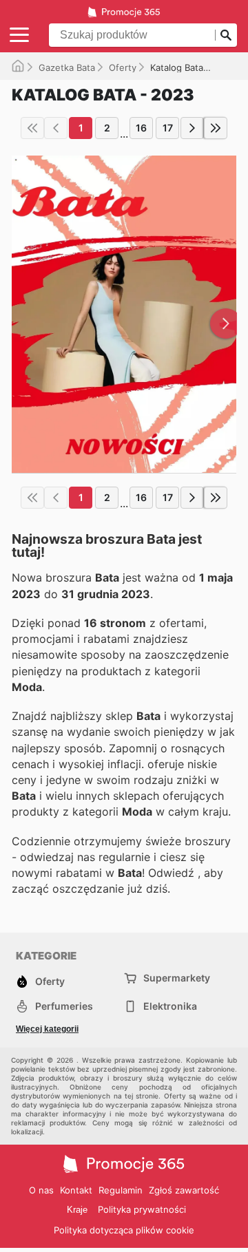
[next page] (192, 128)
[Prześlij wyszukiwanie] (226, 35)
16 (141, 128)
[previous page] (56, 128)
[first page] (32, 128)
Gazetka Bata (67, 67)
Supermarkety (176, 978)
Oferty (122, 67)
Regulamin (121, 1190)
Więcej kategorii (47, 1029)
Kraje (77, 1210)
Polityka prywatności (142, 1209)
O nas (41, 1190)
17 (168, 128)
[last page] (215, 128)
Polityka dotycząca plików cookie (124, 1229)
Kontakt (76, 1190)
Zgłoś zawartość (184, 1190)
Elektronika (170, 1006)
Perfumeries (64, 1006)
